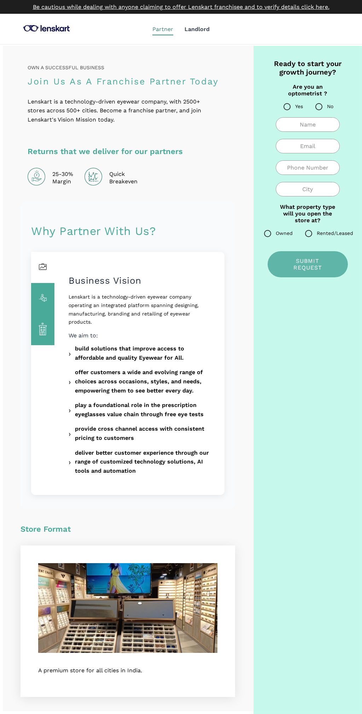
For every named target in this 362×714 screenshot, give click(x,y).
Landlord (197, 29)
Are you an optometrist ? (307, 90)
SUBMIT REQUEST (307, 264)
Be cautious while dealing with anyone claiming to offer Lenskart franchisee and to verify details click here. (181, 7)
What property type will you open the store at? (307, 213)
